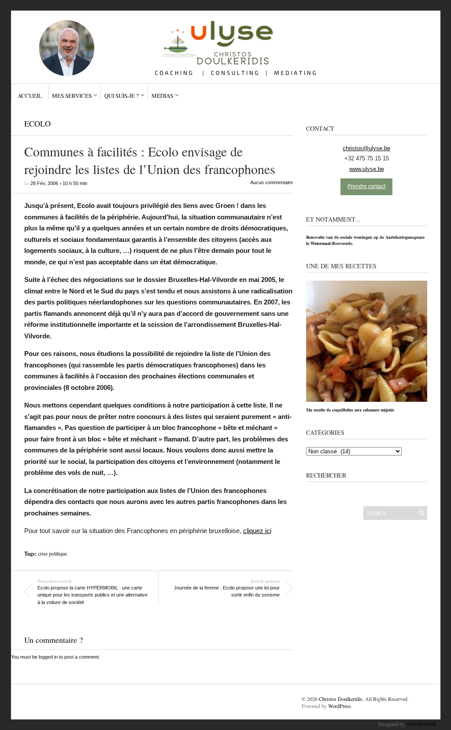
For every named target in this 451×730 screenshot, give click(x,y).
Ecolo (37, 123)
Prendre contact (366, 186)
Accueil (30, 96)
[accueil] (222, 44)
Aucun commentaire (271, 182)
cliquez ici (257, 530)
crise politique (52, 553)
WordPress (339, 705)
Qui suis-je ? (121, 96)
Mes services (72, 96)
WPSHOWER (421, 723)
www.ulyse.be (366, 169)
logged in (48, 657)
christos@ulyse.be (366, 148)
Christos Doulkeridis (340, 698)
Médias (162, 96)
